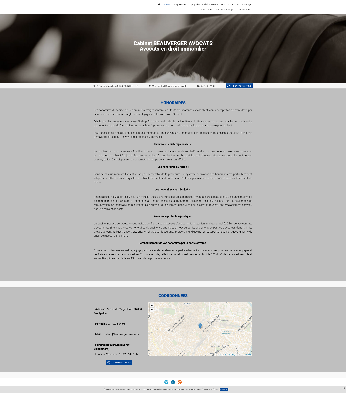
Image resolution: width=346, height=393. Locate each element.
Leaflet (220, 355)
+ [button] (152, 305)
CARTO (248, 355)
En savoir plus (207, 389)
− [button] (152, 309)
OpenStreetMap (230, 355)
